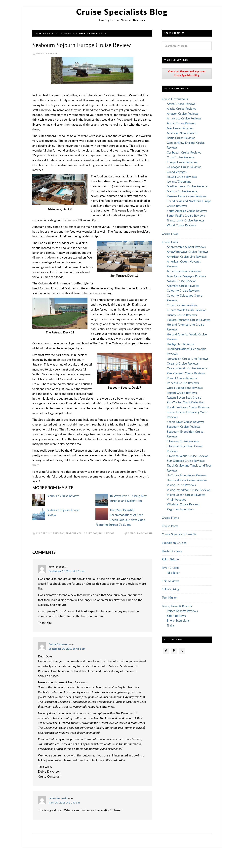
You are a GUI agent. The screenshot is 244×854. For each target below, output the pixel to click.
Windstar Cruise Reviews (183, 504)
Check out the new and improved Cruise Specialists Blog (186, 73)
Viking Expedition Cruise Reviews (188, 490)
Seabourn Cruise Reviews (81, 533)
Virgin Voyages (176, 499)
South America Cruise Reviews (187, 211)
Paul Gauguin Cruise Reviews (186, 373)
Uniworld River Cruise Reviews (187, 480)
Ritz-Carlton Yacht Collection (185, 402)
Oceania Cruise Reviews (183, 363)
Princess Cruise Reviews (183, 383)
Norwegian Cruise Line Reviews (187, 358)
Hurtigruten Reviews (180, 344)
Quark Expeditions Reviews (185, 387)
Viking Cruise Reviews (181, 485)
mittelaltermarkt (58, 798)
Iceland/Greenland (179, 181)
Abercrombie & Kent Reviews (186, 247)
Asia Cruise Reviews (180, 128)
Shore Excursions (178, 620)
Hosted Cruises (172, 551)
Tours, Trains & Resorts (177, 606)
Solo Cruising (170, 589)
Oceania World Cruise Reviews (187, 368)
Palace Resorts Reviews (182, 611)
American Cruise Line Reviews (187, 256)
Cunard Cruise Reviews (182, 305)
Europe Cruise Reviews (50, 533)
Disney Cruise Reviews (182, 315)
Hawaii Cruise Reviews (182, 176)
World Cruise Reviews (181, 225)
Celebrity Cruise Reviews (183, 290)
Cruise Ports (170, 526)
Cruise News (170, 517)
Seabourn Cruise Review (62, 496)
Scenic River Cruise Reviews (185, 422)
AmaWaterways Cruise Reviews (187, 251)
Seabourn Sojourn (140, 533)
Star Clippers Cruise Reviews (186, 460)
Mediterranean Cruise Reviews (187, 186)
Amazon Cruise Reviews (182, 113)
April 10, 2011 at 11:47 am (64, 802)
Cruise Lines (170, 242)
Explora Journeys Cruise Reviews (188, 320)
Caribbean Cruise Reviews (184, 152)
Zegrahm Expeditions (181, 509)
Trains (171, 625)
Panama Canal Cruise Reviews (186, 196)
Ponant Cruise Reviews (182, 378)
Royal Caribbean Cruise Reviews (188, 407)
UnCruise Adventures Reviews (187, 475)
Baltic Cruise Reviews (181, 138)
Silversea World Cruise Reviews (187, 456)
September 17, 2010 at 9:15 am (67, 571)
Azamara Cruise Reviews (183, 285)
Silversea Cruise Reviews (183, 441)
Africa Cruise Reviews (181, 104)
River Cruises (170, 567)
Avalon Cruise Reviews (182, 281)
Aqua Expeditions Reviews (184, 271)
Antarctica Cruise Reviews (184, 118)
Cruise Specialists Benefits (179, 534)
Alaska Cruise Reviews (181, 108)
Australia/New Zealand (182, 133)
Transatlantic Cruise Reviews (185, 220)
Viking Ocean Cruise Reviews (186, 494)
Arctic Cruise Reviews (181, 123)
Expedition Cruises (174, 542)
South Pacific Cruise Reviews (186, 215)
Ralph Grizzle (170, 559)
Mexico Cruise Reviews (182, 191)
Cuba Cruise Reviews (181, 157)
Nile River (173, 572)
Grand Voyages (177, 172)
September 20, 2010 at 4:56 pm (67, 648)
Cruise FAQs (170, 233)
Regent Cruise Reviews (182, 392)
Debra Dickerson (58, 644)
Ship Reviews (106, 533)
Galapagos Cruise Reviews (184, 167)
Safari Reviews (176, 615)
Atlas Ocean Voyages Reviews (186, 276)
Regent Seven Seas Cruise (184, 397)
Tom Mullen (169, 597)
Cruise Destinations (175, 99)
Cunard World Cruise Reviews (186, 310)
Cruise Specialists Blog (122, 12)
